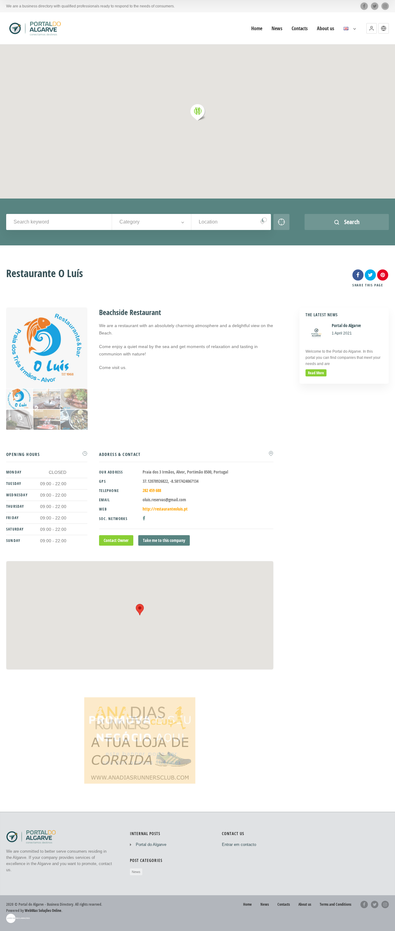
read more (316, 372)
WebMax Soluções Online (43, 910)
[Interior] (46, 420)
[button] (371, 28)
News (277, 28)
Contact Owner (116, 540)
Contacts (300, 28)
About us (325, 28)
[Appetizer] (19, 420)
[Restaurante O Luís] (19, 399)
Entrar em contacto (239, 844)
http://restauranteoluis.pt (165, 509)
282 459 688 (152, 490)
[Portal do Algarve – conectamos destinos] (35, 28)
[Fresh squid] (73, 399)
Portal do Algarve (151, 844)
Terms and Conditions (335, 904)
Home (256, 28)
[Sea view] (46, 399)
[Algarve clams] (73, 420)
